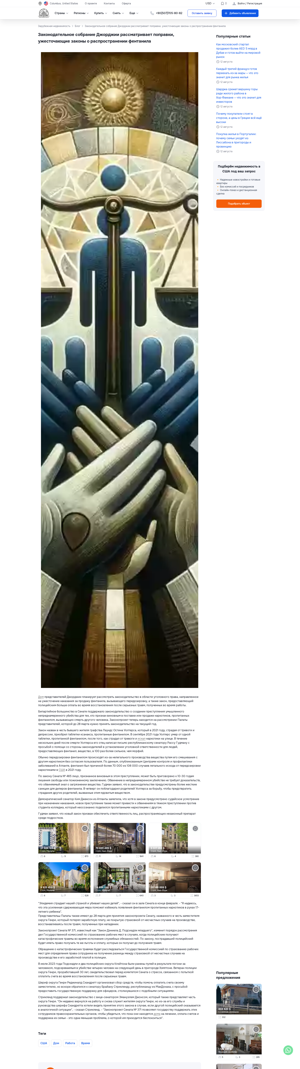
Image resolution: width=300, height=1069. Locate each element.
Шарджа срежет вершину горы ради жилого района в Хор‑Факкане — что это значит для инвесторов (238, 95)
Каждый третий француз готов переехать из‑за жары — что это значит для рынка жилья (237, 73)
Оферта (126, 3)
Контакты (109, 3)
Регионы (79, 13)
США (62, 770)
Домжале (234, 1012)
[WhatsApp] (288, 1050)
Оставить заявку (202, 13)
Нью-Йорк (107, 851)
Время (85, 1043)
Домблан (232, 1052)
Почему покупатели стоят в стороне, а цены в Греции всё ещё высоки (239, 118)
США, (43, 851)
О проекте (91, 3)
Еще (132, 13)
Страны (60, 13)
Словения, (223, 1012)
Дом (41, 697)
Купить (99, 13)
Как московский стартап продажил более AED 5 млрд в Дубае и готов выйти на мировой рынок (238, 51)
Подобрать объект (239, 203)
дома (157, 1014)
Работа (70, 1043)
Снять (117, 13)
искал (141, 738)
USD (208, 3)
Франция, (223, 1052)
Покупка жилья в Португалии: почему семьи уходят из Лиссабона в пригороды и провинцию (236, 140)
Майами (51, 851)
